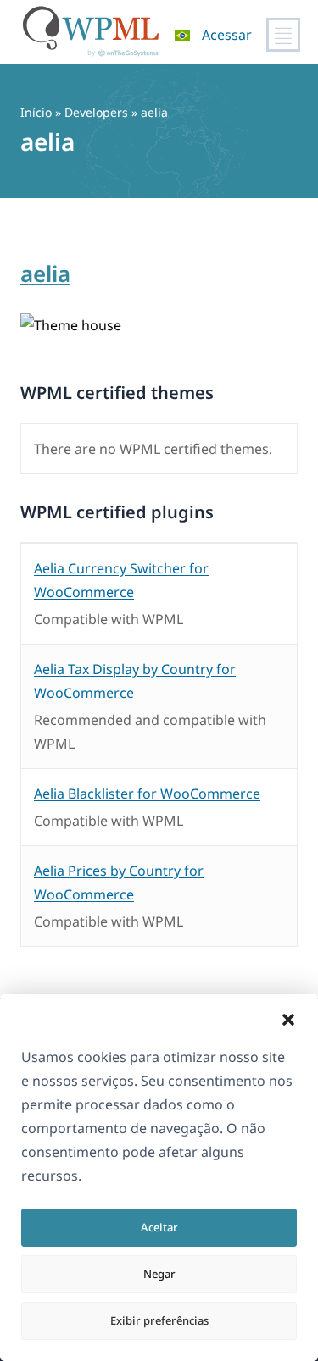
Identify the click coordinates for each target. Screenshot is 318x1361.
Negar (159, 1273)
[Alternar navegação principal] (283, 35)
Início (36, 112)
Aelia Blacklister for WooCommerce (147, 793)
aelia (45, 273)
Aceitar (159, 1227)
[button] (288, 1019)
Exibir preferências (159, 1320)
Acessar (227, 34)
